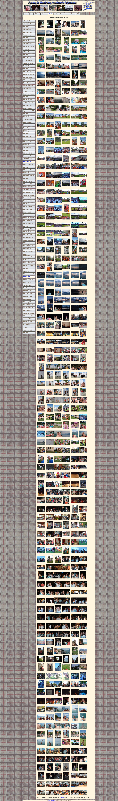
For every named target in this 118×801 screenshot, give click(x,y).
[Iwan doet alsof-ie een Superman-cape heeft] (66, 61)
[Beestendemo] (75, 328)
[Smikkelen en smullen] (58, 529)
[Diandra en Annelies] (75, 579)
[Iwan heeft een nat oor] (41, 412)
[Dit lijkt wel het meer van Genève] (66, 36)
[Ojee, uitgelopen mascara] (83, 403)
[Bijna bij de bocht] (58, 195)
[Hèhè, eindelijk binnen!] (58, 178)
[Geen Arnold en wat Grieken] (50, 253)
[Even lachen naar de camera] (41, 462)
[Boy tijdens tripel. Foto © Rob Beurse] (75, 796)
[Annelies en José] (41, 570)
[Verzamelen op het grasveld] (75, 111)
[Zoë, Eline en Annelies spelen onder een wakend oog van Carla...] (83, 545)
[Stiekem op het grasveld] (75, 195)
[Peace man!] (83, 128)
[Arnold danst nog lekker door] (58, 637)
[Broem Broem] (41, 261)
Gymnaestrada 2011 (59, 17)
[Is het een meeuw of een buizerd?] (41, 78)
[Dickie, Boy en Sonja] (41, 595)
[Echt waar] (58, 737)
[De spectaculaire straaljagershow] (83, 236)
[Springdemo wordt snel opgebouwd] (50, 337)
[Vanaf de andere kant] (50, 671)
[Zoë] (83, 278)
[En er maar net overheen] (58, 345)
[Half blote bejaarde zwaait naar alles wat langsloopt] (66, 253)
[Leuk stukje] (50, 545)
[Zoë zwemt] (83, 270)
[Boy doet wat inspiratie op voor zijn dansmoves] (83, 504)
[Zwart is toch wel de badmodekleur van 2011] (75, 403)
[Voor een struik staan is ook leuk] (83, 620)
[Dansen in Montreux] (66, 562)
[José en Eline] (75, 637)
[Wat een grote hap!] (41, 453)
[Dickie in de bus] (58, 328)
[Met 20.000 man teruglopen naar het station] (50, 245)
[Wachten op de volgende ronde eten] (83, 537)
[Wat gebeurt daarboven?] (66, 570)
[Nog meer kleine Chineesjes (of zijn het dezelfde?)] (50, 487)
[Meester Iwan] (66, 604)
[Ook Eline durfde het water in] (50, 378)
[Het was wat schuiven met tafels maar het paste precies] (41, 111)
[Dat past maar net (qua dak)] (75, 345)
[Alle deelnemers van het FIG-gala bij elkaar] (50, 704)
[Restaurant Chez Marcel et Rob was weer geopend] (58, 445)
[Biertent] (75, 629)
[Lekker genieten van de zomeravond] (58, 312)
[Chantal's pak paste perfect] (58, 94)
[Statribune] (58, 495)
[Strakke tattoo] (41, 504)
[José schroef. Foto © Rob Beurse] (41, 796)
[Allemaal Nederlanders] (66, 195)
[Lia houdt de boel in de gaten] (41, 278)
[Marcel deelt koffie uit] (83, 28)
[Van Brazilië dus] (41, 370)
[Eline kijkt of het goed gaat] (50, 746)
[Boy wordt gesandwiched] (58, 595)
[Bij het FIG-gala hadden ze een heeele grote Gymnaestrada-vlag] (50, 696)
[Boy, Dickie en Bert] (50, 721)
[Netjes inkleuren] (75, 762)
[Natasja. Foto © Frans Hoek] (66, 787)
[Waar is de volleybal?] (58, 453)
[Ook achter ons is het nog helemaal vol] (75, 245)
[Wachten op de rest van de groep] (66, 86)
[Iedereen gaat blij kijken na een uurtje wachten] (58, 128)
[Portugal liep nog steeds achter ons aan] (83, 186)
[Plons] (66, 286)
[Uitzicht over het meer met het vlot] (50, 61)
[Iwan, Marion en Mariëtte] (50, 320)
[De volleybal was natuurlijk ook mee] (75, 671)
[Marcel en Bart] (58, 69)
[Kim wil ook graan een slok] (50, 771)
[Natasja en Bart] (41, 629)
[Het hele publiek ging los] (75, 754)
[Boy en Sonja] (50, 570)
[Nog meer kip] (66, 529)
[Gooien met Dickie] (58, 562)
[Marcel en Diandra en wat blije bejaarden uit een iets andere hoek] (50, 203)
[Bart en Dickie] (75, 612)
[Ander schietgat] (66, 662)
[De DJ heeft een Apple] (50, 512)
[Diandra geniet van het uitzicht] (58, 654)
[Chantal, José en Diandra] (83, 312)
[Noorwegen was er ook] (75, 153)
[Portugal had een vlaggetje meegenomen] (83, 111)
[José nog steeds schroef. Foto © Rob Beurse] (50, 796)
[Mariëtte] (83, 119)
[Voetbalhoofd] (66, 136)
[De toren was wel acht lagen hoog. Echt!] (41, 153)
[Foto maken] (66, 203)
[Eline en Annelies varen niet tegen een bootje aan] (41, 437)
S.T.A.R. (54, 800)
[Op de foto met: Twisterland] (41, 478)
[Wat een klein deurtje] (41, 671)
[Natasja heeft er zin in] (75, 119)
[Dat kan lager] (58, 579)
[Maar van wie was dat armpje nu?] (50, 520)
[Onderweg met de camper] (75, 28)
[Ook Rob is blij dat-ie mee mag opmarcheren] (58, 203)
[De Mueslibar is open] (41, 86)
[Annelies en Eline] (66, 378)
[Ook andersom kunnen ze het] (75, 412)
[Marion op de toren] (50, 654)
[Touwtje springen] (75, 487)
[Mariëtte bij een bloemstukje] (66, 679)
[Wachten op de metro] (66, 687)
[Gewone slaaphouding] (83, 320)
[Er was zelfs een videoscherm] (66, 186)
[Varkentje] (41, 645)
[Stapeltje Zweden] (83, 337)
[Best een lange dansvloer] (75, 620)
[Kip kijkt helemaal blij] (75, 353)
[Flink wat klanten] (75, 445)
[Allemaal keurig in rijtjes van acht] (66, 170)
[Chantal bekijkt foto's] (41, 245)
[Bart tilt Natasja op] (75, 387)
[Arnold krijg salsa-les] (75, 604)
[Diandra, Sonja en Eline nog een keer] (41, 721)
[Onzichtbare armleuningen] (50, 69)
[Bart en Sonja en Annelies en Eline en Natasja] (75, 378)
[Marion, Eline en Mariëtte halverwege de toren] (58, 671)
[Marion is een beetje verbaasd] (83, 570)
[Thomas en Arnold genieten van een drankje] (50, 754)
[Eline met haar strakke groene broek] (41, 337)
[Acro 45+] (58, 554)
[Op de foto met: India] (41, 270)
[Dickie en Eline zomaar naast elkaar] (75, 520)
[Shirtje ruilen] (75, 362)
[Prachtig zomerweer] (58, 103)
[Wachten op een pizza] (83, 103)
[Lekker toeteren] (75, 203)
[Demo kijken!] (41, 545)
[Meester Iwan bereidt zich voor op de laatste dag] (41, 712)
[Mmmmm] (83, 370)
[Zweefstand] (66, 78)
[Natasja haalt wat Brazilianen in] (83, 253)
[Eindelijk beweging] (50, 153)
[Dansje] (66, 228)
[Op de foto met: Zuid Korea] (83, 170)
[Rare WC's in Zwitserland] (66, 771)
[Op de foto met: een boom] (58, 620)
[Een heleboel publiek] (50, 195)
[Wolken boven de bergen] (66, 295)
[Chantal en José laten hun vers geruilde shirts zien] (83, 362)
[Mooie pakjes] (41, 353)
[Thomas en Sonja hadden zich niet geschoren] (66, 754)
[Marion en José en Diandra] (83, 637)
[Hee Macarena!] (41, 604)
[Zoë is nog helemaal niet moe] (50, 504)
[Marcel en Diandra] (66, 111)
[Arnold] (41, 286)
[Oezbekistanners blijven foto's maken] (75, 145)
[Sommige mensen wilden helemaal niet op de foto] (50, 270)
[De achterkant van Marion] (83, 662)
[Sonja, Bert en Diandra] (66, 712)
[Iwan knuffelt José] (83, 387)
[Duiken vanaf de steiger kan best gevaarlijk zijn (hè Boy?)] (58, 712)
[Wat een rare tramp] (58, 353)
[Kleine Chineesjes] (83, 478)
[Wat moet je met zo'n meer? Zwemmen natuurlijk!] (75, 270)
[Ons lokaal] (75, 320)
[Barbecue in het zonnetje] (83, 512)
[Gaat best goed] (50, 562)
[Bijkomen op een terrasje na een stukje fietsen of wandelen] (75, 746)
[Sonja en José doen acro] (66, 412)
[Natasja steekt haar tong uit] (75, 128)
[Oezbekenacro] (41, 145)
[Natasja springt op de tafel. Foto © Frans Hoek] (75, 779)
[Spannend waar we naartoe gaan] (50, 170)
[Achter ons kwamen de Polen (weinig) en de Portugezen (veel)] (75, 161)
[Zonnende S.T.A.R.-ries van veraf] (75, 61)
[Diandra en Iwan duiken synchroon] (66, 303)
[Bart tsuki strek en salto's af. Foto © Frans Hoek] (58, 787)
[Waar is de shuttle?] (50, 453)
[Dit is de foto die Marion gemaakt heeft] (58, 161)
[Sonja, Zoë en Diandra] (50, 103)
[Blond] (58, 754)
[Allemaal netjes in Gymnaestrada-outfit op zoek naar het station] (75, 86)
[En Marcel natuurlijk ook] (66, 779)
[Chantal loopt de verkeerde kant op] (58, 245)
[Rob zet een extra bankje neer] (41, 537)
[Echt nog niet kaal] (58, 170)
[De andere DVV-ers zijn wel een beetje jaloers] (58, 729)
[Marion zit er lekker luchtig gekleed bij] (66, 69)
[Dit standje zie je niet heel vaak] (50, 420)
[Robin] (50, 303)
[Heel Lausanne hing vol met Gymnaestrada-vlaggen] (58, 270)
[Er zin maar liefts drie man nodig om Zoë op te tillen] (75, 554)
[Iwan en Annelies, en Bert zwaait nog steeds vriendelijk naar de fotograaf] (75, 587)
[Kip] (83, 746)
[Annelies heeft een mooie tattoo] (83, 428)
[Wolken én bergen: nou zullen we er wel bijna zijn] (41, 36)
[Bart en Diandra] (50, 587)
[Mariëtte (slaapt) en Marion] (41, 328)
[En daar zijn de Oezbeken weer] (83, 136)
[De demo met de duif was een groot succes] (75, 478)
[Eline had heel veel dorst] (83, 762)
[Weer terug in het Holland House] (58, 704)
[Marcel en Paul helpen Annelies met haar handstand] (75, 78)
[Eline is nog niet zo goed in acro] (66, 420)
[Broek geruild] (66, 478)
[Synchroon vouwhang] (75, 696)
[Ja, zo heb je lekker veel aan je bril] (75, 103)
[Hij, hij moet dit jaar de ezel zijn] (83, 328)
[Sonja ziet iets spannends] (58, 537)
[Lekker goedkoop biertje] (66, 645)
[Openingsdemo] (75, 228)
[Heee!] (50, 395)
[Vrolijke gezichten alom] (66, 495)
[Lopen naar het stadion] (50, 111)
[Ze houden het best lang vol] (41, 420)
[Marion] (41, 128)
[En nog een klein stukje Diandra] (41, 312)
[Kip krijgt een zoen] (66, 353)
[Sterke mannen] (75, 729)
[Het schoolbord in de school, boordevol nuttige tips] (50, 470)
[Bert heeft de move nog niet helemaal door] (41, 762)
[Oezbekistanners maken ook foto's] (58, 145)
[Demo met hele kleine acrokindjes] (66, 487)
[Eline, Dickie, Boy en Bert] (66, 579)
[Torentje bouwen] (83, 145)
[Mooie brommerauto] (41, 44)
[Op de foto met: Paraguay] (75, 470)
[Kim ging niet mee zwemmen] (75, 44)
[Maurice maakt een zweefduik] (58, 303)
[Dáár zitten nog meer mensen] (41, 220)
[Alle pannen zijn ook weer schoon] (75, 545)
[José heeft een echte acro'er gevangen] (75, 420)
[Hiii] (66, 403)
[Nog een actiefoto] (83, 437)
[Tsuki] (41, 746)
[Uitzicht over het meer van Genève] (50, 220)
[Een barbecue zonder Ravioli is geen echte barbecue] (50, 537)
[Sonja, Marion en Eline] (50, 412)
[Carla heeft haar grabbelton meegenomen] (83, 562)
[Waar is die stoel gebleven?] (41, 529)
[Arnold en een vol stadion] (83, 211)
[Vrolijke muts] (66, 211)
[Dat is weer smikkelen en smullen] (66, 453)
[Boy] (75, 303)
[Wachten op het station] (66, 94)
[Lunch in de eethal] (66, 370)
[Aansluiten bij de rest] (66, 119)
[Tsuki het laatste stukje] (58, 746)
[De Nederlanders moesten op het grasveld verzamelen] (50, 119)
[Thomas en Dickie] (66, 721)
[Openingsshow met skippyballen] (83, 228)
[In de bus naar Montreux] (41, 771)
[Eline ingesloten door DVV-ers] (58, 570)
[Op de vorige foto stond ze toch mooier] (50, 136)
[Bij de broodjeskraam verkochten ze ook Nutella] (58, 604)
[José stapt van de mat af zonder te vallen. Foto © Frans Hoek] (58, 796)
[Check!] (66, 612)
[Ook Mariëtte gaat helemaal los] (41, 512)
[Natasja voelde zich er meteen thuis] (41, 94)
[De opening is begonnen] (83, 220)
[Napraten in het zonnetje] (66, 537)
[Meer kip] (50, 529)
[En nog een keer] (83, 378)
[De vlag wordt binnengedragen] (41, 228)
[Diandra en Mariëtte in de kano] (50, 437)
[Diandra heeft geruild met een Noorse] (50, 478)
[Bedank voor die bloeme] (83, 671)
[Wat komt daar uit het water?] (58, 320)
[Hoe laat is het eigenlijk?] (75, 595)
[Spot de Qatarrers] (75, 136)
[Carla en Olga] (41, 579)
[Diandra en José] (41, 395)
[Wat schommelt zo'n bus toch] (58, 771)
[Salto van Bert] (75, 712)
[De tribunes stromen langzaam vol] (83, 203)
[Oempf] (75, 53)
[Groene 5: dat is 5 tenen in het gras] (66, 462)
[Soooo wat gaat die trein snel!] (66, 270)
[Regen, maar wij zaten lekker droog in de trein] (83, 94)
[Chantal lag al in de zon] (83, 36)
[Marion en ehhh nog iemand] (58, 487)
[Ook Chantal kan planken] (41, 69)
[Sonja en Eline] (83, 704)
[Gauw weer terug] (83, 195)
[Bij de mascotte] (58, 478)
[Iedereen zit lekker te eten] (75, 453)
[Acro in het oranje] (58, 236)
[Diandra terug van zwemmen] (58, 61)
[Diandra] (50, 286)
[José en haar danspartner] (50, 629)
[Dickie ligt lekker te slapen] (58, 28)
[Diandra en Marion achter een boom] (50, 679)
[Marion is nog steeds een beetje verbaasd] (83, 579)
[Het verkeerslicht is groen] (58, 687)
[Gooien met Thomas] (41, 562)
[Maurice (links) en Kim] (75, 771)
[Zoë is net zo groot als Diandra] (50, 370)
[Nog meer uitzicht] (75, 662)
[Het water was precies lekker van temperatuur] (58, 403)
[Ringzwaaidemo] (66, 696)
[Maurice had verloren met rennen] (75, 462)
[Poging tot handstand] (58, 295)
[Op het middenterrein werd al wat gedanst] (75, 220)
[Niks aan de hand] (41, 61)
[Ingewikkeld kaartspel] (58, 462)
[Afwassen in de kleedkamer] (58, 545)
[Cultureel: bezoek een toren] (75, 645)
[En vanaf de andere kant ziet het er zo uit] (83, 412)
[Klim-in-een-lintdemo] (41, 704)
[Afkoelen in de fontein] (41, 387)
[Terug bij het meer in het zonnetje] (83, 420)
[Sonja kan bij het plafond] (58, 86)
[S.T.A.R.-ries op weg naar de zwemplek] (50, 44)
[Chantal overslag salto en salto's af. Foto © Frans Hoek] (83, 779)
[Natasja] (41, 53)
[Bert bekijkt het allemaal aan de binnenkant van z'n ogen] (58, 587)
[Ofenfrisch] (50, 261)
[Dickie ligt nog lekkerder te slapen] (66, 28)
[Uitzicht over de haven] (66, 654)
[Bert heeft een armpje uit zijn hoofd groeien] (41, 520)
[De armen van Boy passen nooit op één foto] (83, 587)
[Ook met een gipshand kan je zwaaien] (75, 570)
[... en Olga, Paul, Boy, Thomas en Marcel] (41, 554)
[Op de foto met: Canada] (41, 211)
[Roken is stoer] (50, 637)
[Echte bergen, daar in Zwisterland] (66, 437)
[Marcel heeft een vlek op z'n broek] (75, 687)
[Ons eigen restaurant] (50, 445)
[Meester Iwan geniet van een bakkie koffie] (83, 462)
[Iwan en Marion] (66, 620)
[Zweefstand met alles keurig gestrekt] (41, 403)
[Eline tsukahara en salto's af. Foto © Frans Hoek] (41, 787)
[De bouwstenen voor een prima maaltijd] (66, 445)
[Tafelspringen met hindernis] (41, 345)
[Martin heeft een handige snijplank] (83, 529)
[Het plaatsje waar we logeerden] (75, 36)
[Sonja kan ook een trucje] (66, 762)
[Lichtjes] (66, 312)
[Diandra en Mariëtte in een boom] (41, 679)
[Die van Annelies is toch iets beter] (58, 78)
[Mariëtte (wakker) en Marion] (50, 328)
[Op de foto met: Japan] (83, 261)
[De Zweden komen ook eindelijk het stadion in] (58, 220)
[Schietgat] (58, 662)
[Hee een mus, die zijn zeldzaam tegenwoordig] (58, 428)
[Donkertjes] (75, 312)
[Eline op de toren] (41, 654)
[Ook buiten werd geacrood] (83, 487)
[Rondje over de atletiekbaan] (41, 186)
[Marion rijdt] (41, 28)
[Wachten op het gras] (58, 119)
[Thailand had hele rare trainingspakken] (66, 220)
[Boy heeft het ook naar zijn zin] (50, 729)
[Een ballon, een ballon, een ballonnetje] (41, 495)
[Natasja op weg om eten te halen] (75, 537)
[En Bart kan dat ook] (41, 687)
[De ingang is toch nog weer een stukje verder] (41, 170)
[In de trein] (41, 754)
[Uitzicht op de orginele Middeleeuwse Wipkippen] (41, 662)
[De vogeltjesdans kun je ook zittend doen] (66, 504)
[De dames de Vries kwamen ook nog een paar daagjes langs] (75, 512)
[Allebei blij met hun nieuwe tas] (50, 362)
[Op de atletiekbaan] (50, 186)
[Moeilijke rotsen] (75, 737)
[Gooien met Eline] (83, 554)
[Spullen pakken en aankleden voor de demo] (66, 470)
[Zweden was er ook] (50, 178)
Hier (62, 797)
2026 (52, 800)
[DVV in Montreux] (75, 562)
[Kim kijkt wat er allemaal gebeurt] (83, 53)
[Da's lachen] (75, 704)
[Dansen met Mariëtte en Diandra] (41, 470)
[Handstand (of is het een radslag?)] (50, 403)
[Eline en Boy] (66, 395)
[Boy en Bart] (50, 579)
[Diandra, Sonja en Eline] (83, 712)
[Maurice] (58, 286)
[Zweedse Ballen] (83, 345)
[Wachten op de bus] (50, 687)
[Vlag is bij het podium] (50, 228)
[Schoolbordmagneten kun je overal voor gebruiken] (58, 470)
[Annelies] (58, 136)
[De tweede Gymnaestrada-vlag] (58, 36)
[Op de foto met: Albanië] (66, 261)
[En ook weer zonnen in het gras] (41, 428)
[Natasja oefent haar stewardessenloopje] (58, 253)
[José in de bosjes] (41, 620)
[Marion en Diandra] (58, 612)
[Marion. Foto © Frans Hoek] (66, 796)
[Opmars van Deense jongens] (66, 337)
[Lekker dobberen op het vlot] (41, 729)
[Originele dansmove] (83, 754)
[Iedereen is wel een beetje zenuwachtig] (75, 94)
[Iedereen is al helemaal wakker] (50, 86)
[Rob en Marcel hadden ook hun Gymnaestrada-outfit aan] (66, 161)
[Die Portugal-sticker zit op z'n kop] (58, 629)
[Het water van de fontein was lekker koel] (41, 378)
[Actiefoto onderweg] (58, 437)
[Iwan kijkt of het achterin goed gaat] (50, 28)
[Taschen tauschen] (83, 353)
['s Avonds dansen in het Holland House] (75, 504)
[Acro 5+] (66, 554)
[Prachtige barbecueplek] (75, 529)
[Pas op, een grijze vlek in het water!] (83, 721)
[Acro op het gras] (66, 145)
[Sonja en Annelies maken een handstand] (50, 78)
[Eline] (75, 495)
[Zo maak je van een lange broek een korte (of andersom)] (41, 103)
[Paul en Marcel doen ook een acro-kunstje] (50, 554)
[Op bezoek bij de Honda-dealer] (83, 470)
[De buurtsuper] (83, 86)
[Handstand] (66, 737)
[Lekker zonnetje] (58, 520)
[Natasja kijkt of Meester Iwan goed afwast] (83, 453)
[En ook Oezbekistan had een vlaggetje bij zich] (41, 119)
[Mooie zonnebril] (50, 211)
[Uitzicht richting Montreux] (75, 437)
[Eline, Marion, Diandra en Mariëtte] (50, 662)
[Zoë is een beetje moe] (50, 495)
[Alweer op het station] (75, 679)
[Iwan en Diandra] (66, 629)
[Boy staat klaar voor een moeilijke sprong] (83, 737)
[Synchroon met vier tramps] (58, 337)
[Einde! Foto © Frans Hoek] (83, 796)
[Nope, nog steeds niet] (50, 762)
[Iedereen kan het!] (58, 762)
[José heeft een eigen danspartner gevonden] (50, 604)
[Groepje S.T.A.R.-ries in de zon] (75, 654)
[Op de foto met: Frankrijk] (75, 261)
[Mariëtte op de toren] (83, 645)
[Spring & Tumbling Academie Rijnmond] (52, 4)
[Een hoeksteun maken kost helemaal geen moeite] (58, 412)
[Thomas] (58, 721)
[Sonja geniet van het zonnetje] (83, 729)
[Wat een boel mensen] (66, 178)
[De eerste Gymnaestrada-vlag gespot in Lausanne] (50, 36)
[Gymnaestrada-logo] (83, 178)
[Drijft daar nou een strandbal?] (83, 69)
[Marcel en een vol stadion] (75, 211)
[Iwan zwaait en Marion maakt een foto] (50, 161)
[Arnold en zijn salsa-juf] (50, 612)
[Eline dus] (58, 378)
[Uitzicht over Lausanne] (83, 245)
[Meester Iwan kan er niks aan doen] (83, 612)
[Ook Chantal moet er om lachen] (66, 53)
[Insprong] (50, 345)
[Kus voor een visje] (66, 746)
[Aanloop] (66, 345)
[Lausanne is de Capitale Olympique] (66, 103)
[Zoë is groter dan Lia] (58, 370)
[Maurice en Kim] (66, 320)
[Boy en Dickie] (58, 395)
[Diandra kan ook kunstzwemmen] (75, 286)
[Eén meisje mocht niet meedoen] (50, 353)
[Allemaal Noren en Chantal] (83, 153)
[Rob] (75, 278)
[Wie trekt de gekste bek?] (41, 587)
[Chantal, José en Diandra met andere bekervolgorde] (41, 320)
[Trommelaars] (41, 236)
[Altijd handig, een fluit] (75, 370)
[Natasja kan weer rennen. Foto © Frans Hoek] (83, 787)
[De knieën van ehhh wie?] (50, 128)
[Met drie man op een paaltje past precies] (75, 395)
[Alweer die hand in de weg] (58, 512)
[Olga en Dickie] (66, 595)
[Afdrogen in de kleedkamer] (66, 545)
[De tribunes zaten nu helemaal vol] (66, 236)
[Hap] (58, 261)
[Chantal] (66, 704)
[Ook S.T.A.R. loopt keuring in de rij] (75, 170)
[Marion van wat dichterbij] (75, 428)
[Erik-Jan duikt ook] (58, 278)
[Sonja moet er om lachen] (58, 53)
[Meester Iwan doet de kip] (66, 520)
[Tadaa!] (50, 779)
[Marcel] (66, 278)
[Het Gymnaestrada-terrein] (58, 362)
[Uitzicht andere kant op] (83, 654)
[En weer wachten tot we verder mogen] (58, 153)
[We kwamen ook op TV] (58, 186)
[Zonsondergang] (75, 69)
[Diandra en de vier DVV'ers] (41, 637)
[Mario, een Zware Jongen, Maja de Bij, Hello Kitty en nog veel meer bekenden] (66, 362)
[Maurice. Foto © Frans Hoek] (75, 787)
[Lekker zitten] (58, 420)
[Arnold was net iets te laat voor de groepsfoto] (58, 387)
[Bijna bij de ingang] (83, 161)
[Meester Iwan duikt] (50, 278)
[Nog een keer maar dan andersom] (58, 679)
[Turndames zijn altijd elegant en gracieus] (83, 771)
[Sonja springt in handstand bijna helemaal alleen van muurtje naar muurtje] (83, 78)
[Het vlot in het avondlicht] (75, 295)
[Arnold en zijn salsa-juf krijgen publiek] (41, 612)
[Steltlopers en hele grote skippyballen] (50, 236)
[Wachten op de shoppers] (50, 94)
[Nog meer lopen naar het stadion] (58, 111)
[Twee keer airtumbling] (75, 337)
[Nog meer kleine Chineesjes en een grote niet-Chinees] (41, 487)
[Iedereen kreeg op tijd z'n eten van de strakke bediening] (41, 696)
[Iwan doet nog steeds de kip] (83, 520)
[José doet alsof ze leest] (50, 428)
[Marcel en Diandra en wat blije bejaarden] (41, 203)
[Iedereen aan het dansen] (83, 629)
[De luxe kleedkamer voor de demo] (66, 328)
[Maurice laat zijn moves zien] (41, 779)
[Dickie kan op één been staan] (83, 679)
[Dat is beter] (66, 387)
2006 (49, 800)
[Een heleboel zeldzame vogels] (66, 671)
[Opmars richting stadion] (66, 153)
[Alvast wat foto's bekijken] (58, 211)
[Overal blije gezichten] (41, 195)
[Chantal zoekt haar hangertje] (58, 44)
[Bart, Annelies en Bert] (66, 587)
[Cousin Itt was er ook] (50, 145)
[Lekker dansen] (83, 604)
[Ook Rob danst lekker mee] (58, 779)
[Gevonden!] (66, 44)
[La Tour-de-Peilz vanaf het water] (41, 445)
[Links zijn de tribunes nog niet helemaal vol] (75, 178)
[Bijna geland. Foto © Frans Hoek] (50, 787)
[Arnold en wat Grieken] (41, 253)
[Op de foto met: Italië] (41, 178)
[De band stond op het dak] (58, 228)
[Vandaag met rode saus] (83, 445)
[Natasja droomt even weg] (41, 136)
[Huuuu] (50, 295)
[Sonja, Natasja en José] (50, 387)
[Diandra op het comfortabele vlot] (83, 295)
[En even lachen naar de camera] (66, 729)
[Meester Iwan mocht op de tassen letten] (83, 595)
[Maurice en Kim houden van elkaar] (50, 737)
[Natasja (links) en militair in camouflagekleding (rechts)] (75, 253)
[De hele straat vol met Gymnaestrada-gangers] (66, 245)
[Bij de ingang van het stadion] (41, 161)
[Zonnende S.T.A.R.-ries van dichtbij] (83, 61)
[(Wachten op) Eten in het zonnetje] (83, 687)
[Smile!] (83, 44)
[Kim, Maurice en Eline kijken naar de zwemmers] (50, 712)
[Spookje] (50, 645)
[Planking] (50, 53)
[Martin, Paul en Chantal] (66, 512)
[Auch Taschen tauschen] (41, 362)
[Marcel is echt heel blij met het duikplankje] (41, 295)
